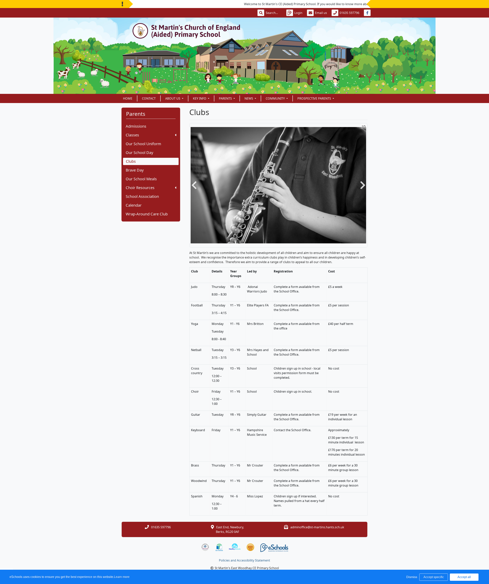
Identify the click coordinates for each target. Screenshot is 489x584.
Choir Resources (140, 187)
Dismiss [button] (411, 577)
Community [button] (276, 98)
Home (127, 98)
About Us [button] (173, 98)
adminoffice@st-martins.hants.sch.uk (317, 527)
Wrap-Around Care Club (147, 214)
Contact (149, 98)
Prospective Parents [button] (314, 98)
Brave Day (135, 170)
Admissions (136, 126)
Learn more (122, 576)
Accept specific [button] (433, 577)
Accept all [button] (464, 577)
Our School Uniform (143, 143)
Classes (132, 135)
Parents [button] (226, 98)
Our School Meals (141, 178)
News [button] (249, 98)
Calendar (134, 205)
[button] (194, 185)
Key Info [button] (200, 98)
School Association (142, 196)
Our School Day (139, 152)
